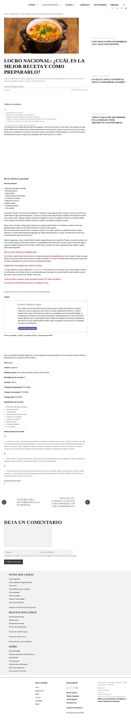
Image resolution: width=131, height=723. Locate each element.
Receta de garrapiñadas (17, 627)
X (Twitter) (25, 292)
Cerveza (85, 5)
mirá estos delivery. (54, 279)
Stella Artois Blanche (16, 602)
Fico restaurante (14, 592)
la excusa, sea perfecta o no (53, 256)
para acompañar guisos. (29, 252)
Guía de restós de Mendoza (18, 664)
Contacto (101, 692)
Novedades (100, 5)
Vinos (31, 5)
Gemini (18, 292)
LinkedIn (32, 292)
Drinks (115, 5)
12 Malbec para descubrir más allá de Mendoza (28, 502)
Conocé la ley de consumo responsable (111, 696)
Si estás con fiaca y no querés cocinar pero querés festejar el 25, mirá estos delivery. (31, 119)
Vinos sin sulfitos (14, 596)
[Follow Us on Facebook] (73, 688)
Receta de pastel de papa (18, 632)
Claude (13, 292)
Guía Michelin (13, 657)
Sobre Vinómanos (103, 690)
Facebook (38, 292)
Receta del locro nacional (14, 112)
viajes (37, 694)
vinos (37, 687)
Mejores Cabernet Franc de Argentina (22, 607)
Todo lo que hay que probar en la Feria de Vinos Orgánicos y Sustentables (108, 120)
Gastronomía (50, 5)
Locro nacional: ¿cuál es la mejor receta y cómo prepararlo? (21, 125)
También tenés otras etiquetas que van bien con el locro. (23, 117)
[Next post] (88, 502)
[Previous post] (4, 502)
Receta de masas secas (17, 637)
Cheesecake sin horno (16, 623)
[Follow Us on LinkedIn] (76, 688)
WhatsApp (46, 292)
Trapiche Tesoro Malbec (17, 599)
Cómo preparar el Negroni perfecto (20, 582)
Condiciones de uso (104, 694)
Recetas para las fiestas (75, 713)
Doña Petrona (38, 270)
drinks (37, 704)
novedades (39, 701)
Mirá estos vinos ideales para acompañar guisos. (20, 115)
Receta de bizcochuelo (16, 617)
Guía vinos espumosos (16, 668)
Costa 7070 (13, 586)
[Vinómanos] (12, 5)
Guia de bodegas (14, 651)
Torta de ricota (13, 620)
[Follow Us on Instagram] (70, 688)
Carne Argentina (14, 579)
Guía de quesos (14, 661)
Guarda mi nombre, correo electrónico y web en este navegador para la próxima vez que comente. (41, 556)
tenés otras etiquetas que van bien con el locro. (27, 265)
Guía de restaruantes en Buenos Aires (21, 654)
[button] (124, 5)
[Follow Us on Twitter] (67, 688)
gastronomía (39, 691)
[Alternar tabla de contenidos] (5, 110)
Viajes (69, 5)
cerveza (38, 697)
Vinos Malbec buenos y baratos (19, 589)
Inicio (6, 14)
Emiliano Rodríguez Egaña (14, 87)
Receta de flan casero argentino (20, 641)
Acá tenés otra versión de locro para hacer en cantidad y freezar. (25, 121)
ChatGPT (7, 292)
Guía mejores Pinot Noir (17, 671)
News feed (101, 688)
